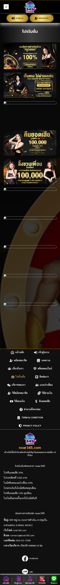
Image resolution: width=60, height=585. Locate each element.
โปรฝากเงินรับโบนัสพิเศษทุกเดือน (20, 488)
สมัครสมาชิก (44, 18)
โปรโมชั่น (20, 376)
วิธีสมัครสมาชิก (20, 393)
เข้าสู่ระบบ (19, 18)
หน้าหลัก (19, 352)
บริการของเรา (18, 384)
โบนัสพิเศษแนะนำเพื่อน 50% (18, 482)
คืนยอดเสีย (44, 401)
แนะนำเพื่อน (46, 384)
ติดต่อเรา (44, 376)
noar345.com (30, 447)
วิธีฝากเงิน (47, 393)
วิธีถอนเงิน (19, 401)
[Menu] (6, 6)
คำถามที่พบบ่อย (32, 409)
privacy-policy (32, 425)
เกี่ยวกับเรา (17, 368)
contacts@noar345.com (22, 535)
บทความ (45, 360)
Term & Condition (32, 417)
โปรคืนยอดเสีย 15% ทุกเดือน (18, 493)
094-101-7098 (23, 540)
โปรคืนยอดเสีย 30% (13, 472)
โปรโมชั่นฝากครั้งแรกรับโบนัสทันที (20, 498)
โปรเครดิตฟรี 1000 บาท (15, 477)
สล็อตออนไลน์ (45, 368)
